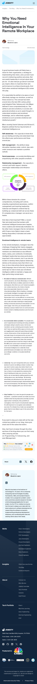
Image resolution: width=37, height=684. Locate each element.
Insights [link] (4, 8)
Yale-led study (7, 222)
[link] (7, 3)
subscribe (17, 425)
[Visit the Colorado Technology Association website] (28, 660)
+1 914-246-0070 (15, 636)
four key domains (23, 127)
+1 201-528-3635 (11, 640)
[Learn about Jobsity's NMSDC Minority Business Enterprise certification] (33, 660)
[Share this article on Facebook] (31, 462)
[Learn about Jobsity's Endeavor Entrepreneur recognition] (11, 660)
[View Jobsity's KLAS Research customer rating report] (4, 660)
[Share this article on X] (26, 462)
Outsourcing (21, 436)
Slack (14, 283)
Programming (10, 436)
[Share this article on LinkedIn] (20, 462)
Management (10, 438)
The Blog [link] (11, 8)
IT (15, 436)
